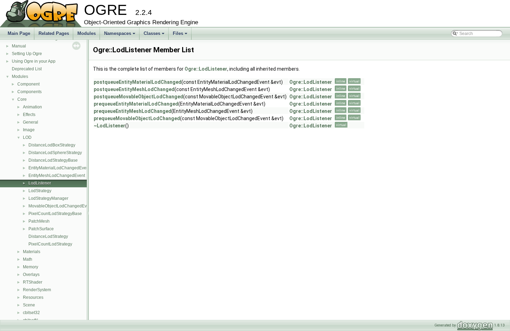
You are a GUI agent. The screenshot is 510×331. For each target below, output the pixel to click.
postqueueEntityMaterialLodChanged (137, 82)
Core (22, 99)
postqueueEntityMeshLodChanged (134, 89)
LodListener (39, 183)
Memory (30, 267)
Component (28, 84)
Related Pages (54, 33)
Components (29, 91)
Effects (29, 114)
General (30, 122)
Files (180, 35)
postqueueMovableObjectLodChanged (138, 96)
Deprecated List (27, 68)
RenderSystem (37, 289)
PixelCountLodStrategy (50, 244)
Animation (32, 107)
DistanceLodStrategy (48, 236)
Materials (31, 251)
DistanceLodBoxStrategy (51, 145)
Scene (29, 305)
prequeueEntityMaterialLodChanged (136, 104)
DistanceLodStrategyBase (53, 160)
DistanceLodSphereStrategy (55, 152)
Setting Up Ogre (27, 53)
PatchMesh (39, 221)
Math (27, 259)
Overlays (31, 274)
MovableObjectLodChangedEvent (60, 206)
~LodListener (109, 125)
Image (29, 129)
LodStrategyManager (48, 198)
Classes (154, 35)
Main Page (19, 33)
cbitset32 (31, 312)
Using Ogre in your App (34, 61)
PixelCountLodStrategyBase (55, 213)
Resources (33, 297)
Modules (86, 33)
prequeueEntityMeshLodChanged (132, 111)
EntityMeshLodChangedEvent (56, 175)
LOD (27, 137)
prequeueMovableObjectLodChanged (137, 118)
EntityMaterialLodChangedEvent (59, 168)
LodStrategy (39, 190)
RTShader (32, 282)
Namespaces (120, 35)
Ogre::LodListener (206, 69)
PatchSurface (41, 228)
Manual (19, 46)
